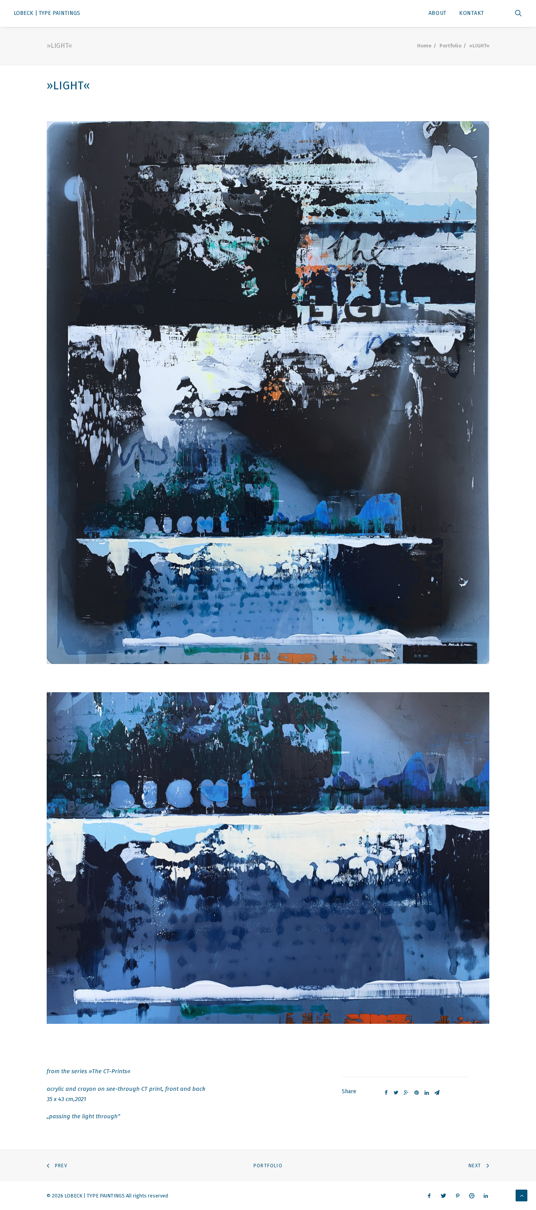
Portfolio (450, 46)
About (437, 13)
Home (424, 46)
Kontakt (471, 13)
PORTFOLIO (268, 1165)
